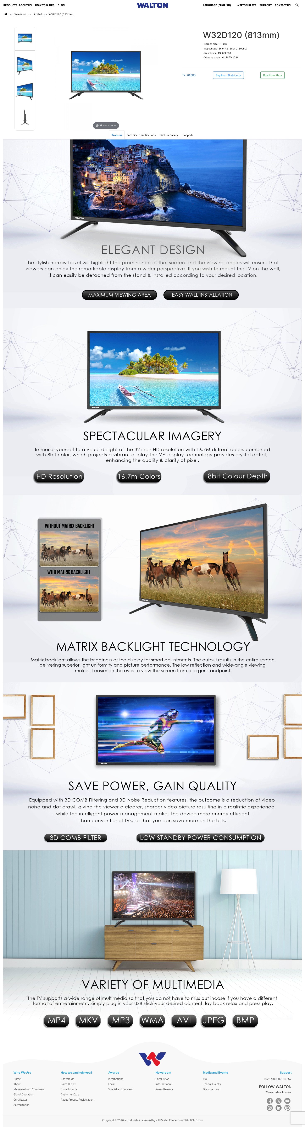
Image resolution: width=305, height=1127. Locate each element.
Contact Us (67, 1078)
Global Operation (23, 1094)
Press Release (164, 1089)
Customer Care (70, 1094)
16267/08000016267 (278, 1078)
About (17, 1084)
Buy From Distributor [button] (228, 75)
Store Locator (69, 1089)
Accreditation (21, 1104)
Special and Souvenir (120, 1089)
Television (20, 14)
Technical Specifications (141, 135)
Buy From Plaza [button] (272, 75)
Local (111, 1084)
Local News (163, 1078)
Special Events (212, 1084)
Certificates (20, 1099)
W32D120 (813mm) (61, 14)
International (116, 1078)
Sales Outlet (68, 1084)
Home (17, 1078)
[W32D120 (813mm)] (25, 40)
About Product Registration (77, 1099)
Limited (37, 14)
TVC (205, 1078)
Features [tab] (116, 135)
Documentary (211, 1089)
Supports (188, 135)
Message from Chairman (28, 1089)
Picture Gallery (169, 135)
